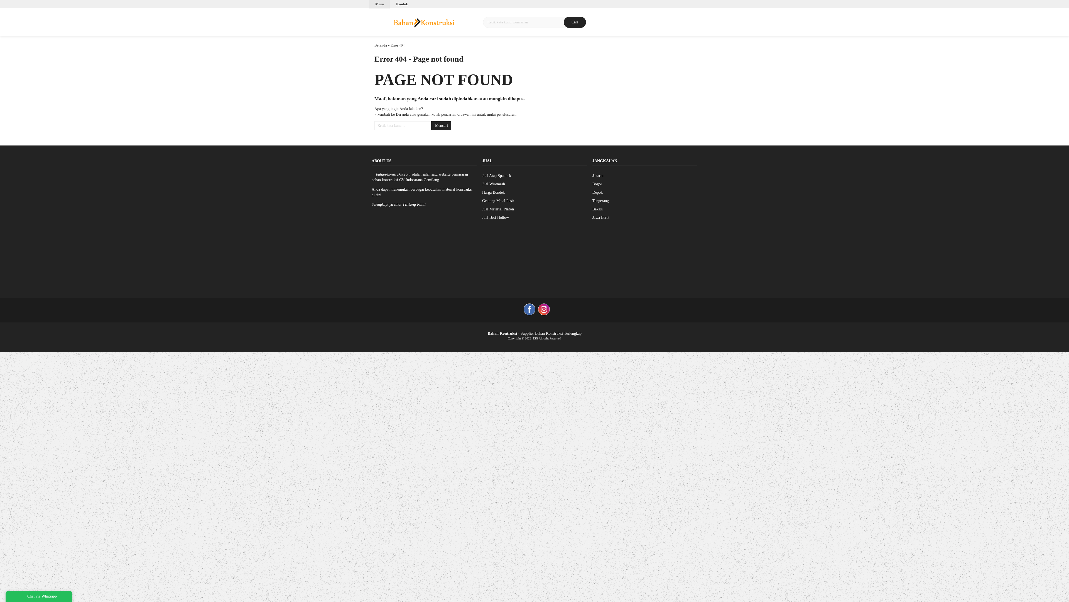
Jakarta (597, 176)
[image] (424, 22)
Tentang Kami (414, 204)
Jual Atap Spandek (496, 176)
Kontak (402, 4)
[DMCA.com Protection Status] (424, 251)
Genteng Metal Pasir (498, 201)
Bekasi (597, 209)
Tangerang (600, 201)
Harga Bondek (493, 192)
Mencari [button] (441, 125)
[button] (372, 22)
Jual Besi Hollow (495, 217)
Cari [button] (575, 22)
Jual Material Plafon (498, 209)
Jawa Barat (600, 217)
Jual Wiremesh (493, 184)
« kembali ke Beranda (391, 114)
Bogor (597, 184)
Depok (597, 192)
